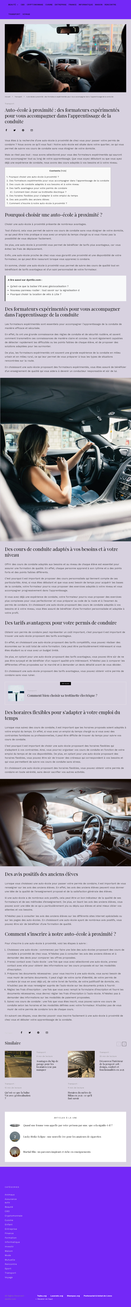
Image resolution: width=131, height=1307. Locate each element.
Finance (73, 5)
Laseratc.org (56, 1296)
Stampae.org (73, 1296)
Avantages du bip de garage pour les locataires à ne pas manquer (47, 1065)
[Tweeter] (14, 130)
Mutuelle (10, 1260)
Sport (8, 1268)
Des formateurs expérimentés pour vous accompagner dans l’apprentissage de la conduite (58, 180)
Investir (9, 1246)
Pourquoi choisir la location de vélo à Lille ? (35, 294)
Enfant (9, 1224)
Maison (98, 5)
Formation (11, 1238)
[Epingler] (23, 130)
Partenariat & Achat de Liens (98, 1296)
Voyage (26, 14)
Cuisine (49, 5)
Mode (8, 1255)
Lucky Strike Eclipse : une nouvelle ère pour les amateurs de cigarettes (62, 1136)
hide (64, 171)
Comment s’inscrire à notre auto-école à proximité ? (37, 203)
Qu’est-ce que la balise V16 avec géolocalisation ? (39, 286)
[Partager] (6, 130)
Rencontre (110, 5)
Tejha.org (42, 1296)
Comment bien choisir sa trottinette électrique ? (38, 192)
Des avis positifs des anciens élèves (28, 199)
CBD (23, 5)
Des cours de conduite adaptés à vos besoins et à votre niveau (43, 184)
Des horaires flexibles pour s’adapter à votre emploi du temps (42, 195)
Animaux (10, 1194)
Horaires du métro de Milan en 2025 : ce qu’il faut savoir (80, 1095)
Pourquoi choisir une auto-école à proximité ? (33, 176)
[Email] (32, 130)
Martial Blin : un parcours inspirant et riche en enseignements (57, 1151)
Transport (14, 14)
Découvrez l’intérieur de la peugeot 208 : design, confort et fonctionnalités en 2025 (112, 1065)
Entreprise (60, 5)
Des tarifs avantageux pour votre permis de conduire (37, 188)
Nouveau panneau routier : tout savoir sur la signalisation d (44, 290)
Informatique (86, 5)
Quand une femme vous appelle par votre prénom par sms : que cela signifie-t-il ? (67, 1125)
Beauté (12, 5)
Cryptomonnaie (35, 5)
